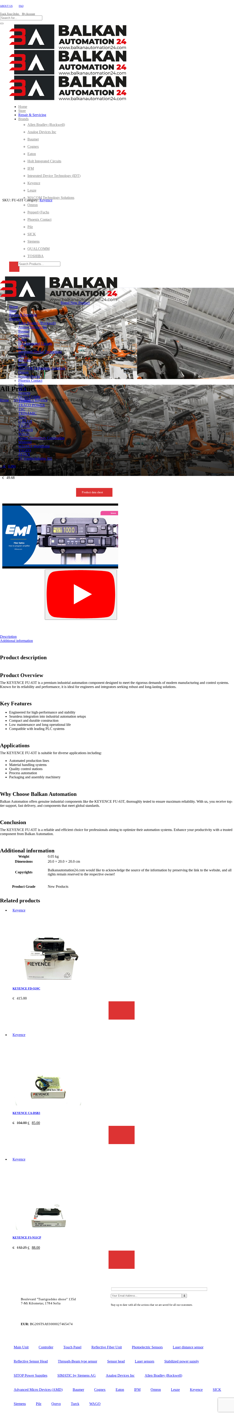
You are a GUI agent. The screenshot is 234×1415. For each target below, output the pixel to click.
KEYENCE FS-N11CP (27, 1237)
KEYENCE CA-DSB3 (26, 1113)
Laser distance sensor (188, 1347)
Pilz (38, 1404)
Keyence (46, 200)
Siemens (20, 1404)
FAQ (21, 6)
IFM (137, 1390)
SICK (217, 1390)
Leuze (175, 1390)
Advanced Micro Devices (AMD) (38, 1390)
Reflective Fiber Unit (106, 1347)
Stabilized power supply (181, 1361)
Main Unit (21, 1347)
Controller (46, 1347)
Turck (75, 1404)
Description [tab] (8, 637)
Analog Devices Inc (120, 1375)
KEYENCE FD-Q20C (26, 988)
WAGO (95, 1404)
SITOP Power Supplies (30, 1375)
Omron (156, 1390)
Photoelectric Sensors (147, 1347)
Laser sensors (144, 1361)
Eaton (120, 1390)
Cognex (100, 1390)
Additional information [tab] (16, 641)
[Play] (81, 594)
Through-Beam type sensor (77, 1361)
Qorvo (56, 1404)
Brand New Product (75, 303)
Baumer (78, 1390)
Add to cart (122, 1010)
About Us (6, 6)
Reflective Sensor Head (31, 1361)
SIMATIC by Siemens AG (76, 1375)
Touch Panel (72, 1347)
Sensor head (116, 1361)
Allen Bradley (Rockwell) (163, 1375)
